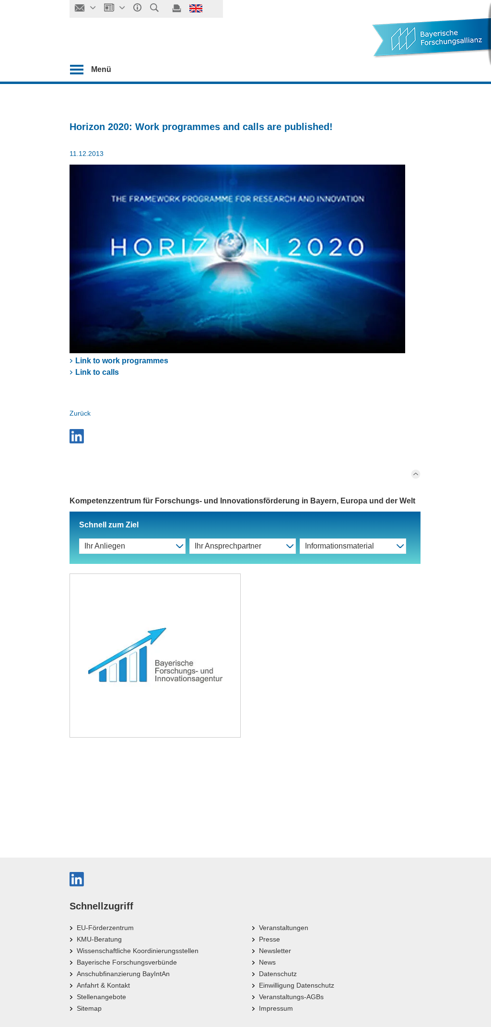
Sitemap (89, 1008)
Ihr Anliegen (104, 546)
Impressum (276, 1008)
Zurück (80, 413)
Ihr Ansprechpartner (228, 546)
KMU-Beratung (99, 939)
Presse (269, 939)
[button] (245, 436)
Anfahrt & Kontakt (103, 985)
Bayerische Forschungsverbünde (127, 962)
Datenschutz (278, 974)
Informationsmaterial (339, 546)
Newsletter (275, 951)
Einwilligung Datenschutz (296, 985)
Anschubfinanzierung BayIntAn (123, 974)
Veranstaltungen (283, 927)
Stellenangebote (101, 997)
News (267, 962)
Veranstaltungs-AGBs (291, 997)
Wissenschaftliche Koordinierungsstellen (138, 951)
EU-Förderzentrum (105, 927)
